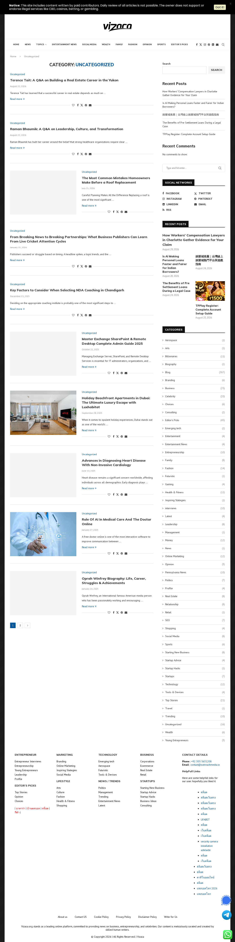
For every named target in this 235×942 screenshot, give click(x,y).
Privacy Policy (123, 917)
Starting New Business (195, 652)
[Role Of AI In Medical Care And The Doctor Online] (43, 534)
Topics (40, 44)
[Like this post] (73, 105)
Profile (195, 588)
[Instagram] (205, 44)
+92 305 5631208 (201, 761)
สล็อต (45, 808)
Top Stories (195, 700)
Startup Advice (195, 660)
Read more (16, 99)
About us (62, 917)
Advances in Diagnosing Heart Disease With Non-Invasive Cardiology (114, 462)
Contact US (81, 917)
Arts (195, 348)
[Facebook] (197, 44)
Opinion (147, 44)
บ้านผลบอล (33, 808)
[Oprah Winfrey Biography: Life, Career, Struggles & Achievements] (43, 593)
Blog (195, 372)
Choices (195, 404)
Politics (195, 580)
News (28, 44)
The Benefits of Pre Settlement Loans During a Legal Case (176, 287)
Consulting (195, 412)
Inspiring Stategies (195, 500)
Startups (195, 676)
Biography (195, 364)
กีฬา (17, 812)
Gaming (195, 484)
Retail (195, 612)
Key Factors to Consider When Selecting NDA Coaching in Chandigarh (67, 290)
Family (119, 44)
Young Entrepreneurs (195, 740)
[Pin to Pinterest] (86, 105)
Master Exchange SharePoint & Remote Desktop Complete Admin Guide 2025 (114, 341)
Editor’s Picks (179, 44)
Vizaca (140, 936)
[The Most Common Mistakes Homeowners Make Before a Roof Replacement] (43, 193)
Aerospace (195, 340)
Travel (195, 708)
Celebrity (195, 396)
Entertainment (195, 436)
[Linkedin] (213, 44)
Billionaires (195, 356)
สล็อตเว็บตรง (204, 866)
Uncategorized (195, 724)
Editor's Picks (195, 420)
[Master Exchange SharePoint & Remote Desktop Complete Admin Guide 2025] (43, 354)
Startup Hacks (195, 668)
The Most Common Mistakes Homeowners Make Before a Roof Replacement (116, 180)
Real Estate (195, 596)
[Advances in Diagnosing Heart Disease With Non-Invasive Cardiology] (43, 475)
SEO (195, 620)
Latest (195, 516)
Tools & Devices (195, 692)
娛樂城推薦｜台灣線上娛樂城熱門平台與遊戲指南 (190, 114)
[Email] (217, 44)
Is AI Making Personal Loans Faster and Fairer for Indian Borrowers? (174, 264)
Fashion (132, 44)
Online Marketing (195, 556)
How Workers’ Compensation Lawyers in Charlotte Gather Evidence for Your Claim (189, 93)
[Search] (223, 44)
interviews (195, 508)
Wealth (106, 44)
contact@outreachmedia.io (205, 764)
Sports (161, 44)
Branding (195, 380)
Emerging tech (195, 428)
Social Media (89, 44)
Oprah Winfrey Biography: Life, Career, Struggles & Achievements (114, 580)
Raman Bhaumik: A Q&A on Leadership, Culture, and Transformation (66, 129)
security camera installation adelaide (209, 846)
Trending (195, 716)
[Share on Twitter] (81, 105)
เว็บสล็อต (206, 861)
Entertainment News (64, 44)
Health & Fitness (195, 492)
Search (166, 63)
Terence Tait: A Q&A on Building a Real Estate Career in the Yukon (64, 80)
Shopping (195, 628)
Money (195, 540)
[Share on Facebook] (78, 105)
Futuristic (195, 476)
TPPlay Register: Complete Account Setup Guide (188, 134)
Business (195, 388)
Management (195, 532)
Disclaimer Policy (147, 917)
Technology (195, 684)
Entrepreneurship (195, 452)
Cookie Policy (101, 917)
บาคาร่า (20, 808)
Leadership (195, 524)
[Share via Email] (90, 105)
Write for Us (170, 917)
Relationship (195, 604)
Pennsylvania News (195, 572)
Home (16, 44)
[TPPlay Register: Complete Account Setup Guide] (210, 291)
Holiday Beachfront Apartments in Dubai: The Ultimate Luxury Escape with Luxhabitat (116, 402)
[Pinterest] (209, 44)
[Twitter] (200, 44)
